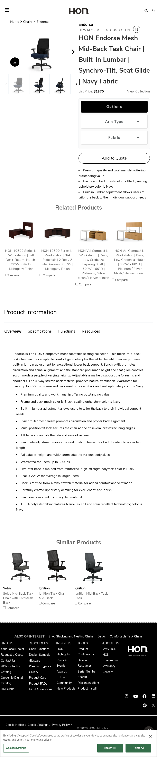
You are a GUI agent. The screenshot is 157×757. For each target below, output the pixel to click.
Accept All (110, 748)
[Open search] (146, 10)
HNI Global (8, 689)
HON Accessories (40, 689)
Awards (62, 671)
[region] (78, 743)
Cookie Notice (15, 725)
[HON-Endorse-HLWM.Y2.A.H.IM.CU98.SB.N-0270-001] (60, 84)
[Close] (150, 736)
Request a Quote (12, 655)
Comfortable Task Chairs (126, 636)
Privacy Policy (61, 725)
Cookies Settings (16, 748)
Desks (102, 636)
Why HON (110, 649)
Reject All (138, 748)
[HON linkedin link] (153, 696)
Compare (13, 275)
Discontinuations (89, 683)
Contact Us (8, 661)
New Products (66, 688)
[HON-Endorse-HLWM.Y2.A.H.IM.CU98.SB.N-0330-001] (41, 52)
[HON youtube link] (135, 696)
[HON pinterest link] (144, 705)
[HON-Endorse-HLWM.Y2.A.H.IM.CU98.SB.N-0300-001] (39, 84)
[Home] (78, 11)
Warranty (109, 666)
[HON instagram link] (126, 696)
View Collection (138, 91)
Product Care (37, 678)
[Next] (72, 51)
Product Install (87, 688)
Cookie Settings (38, 725)
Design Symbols (39, 655)
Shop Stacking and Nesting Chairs (71, 636)
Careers (108, 672)
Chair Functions (39, 649)
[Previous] (9, 51)
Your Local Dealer (12, 649)
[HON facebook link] (144, 696)
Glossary (34, 661)
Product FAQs (38, 684)
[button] (153, 10)
